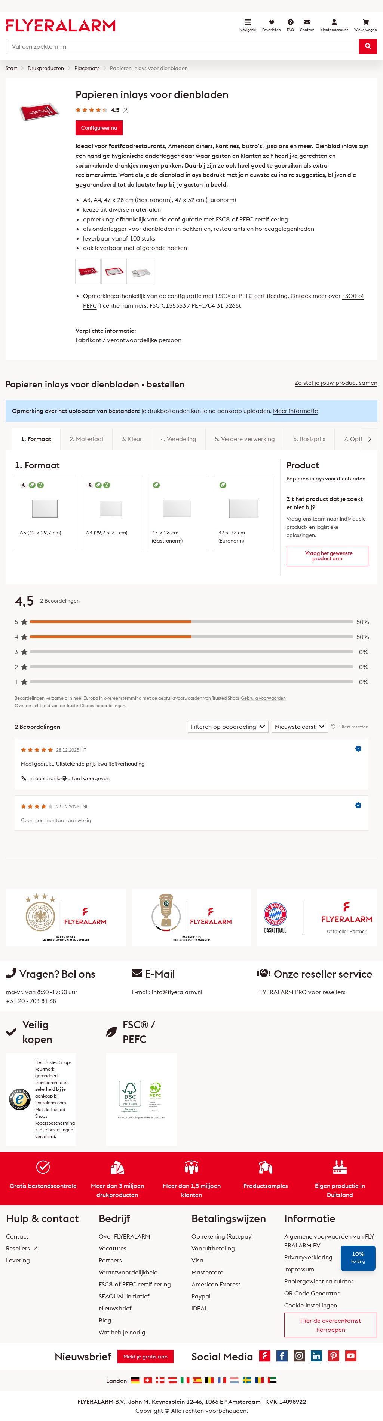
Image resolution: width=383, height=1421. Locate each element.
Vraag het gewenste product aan (329, 556)
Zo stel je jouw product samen (336, 382)
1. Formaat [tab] (36, 439)
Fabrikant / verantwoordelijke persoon (128, 340)
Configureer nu (99, 127)
